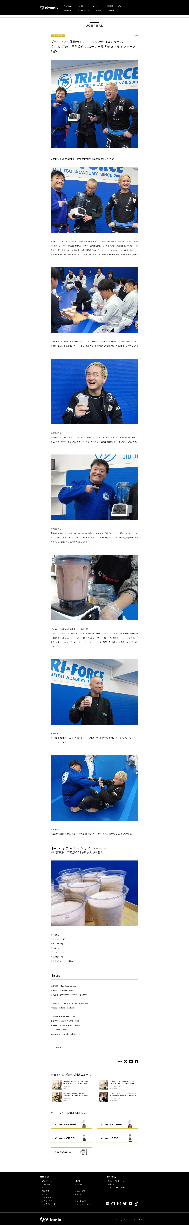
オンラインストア (83, 10)
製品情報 (110, 6)
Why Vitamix (68, 6)
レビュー (119, 6)
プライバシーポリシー (116, 1187)
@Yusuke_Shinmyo (67, 990)
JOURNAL (110, 10)
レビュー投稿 (80, 1191)
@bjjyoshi (84, 995)
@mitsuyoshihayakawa (69, 995)
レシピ (95, 6)
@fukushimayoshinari (68, 986)
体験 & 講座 (46, 1197)
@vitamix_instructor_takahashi (63, 1008)
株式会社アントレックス (117, 1181)
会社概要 (111, 1184)
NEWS (77, 1181)
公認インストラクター (83, 1204)
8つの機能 (81, 6)
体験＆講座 (67, 10)
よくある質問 (97, 10)
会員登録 (78, 1194)
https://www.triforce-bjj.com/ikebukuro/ (65, 1034)
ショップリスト (81, 1201)
